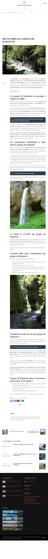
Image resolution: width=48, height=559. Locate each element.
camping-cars (17, 362)
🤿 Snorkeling (27, 488)
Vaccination (38, 496)
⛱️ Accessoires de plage (29, 481)
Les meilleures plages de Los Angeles (13, 481)
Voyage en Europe (13, 35)
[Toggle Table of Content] (17, 91)
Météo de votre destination (30, 496)
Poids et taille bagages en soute (30, 501)
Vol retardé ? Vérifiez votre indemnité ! (32, 503)
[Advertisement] (24, 25)
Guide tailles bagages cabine (30, 500)
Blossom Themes (37, 536)
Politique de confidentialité (16, 538)
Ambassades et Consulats (29, 498)
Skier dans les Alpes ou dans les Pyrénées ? (24, 444)
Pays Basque (14, 78)
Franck (4, 83)
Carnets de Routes (12, 536)
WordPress (9, 538)
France (21, 82)
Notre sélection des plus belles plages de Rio (15, 495)
